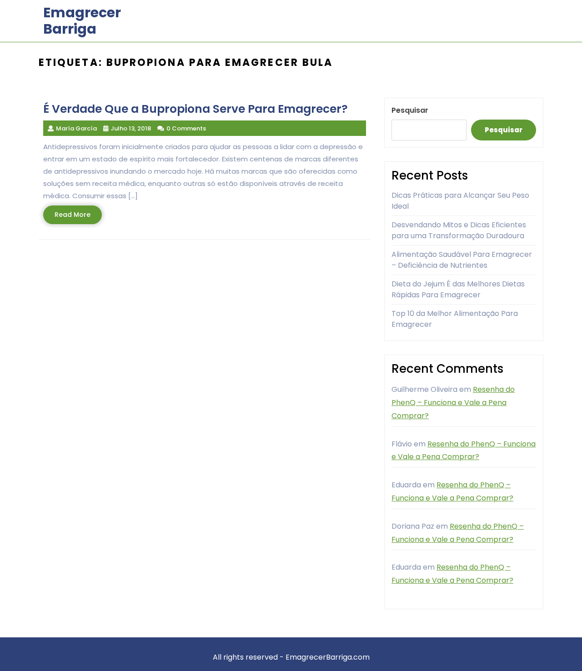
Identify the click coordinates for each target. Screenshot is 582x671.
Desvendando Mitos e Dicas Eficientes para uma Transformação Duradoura (458, 230)
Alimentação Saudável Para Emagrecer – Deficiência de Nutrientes (461, 259)
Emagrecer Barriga (82, 21)
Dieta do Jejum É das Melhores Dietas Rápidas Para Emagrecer (458, 289)
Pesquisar (409, 110)
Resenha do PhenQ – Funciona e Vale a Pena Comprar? (453, 402)
